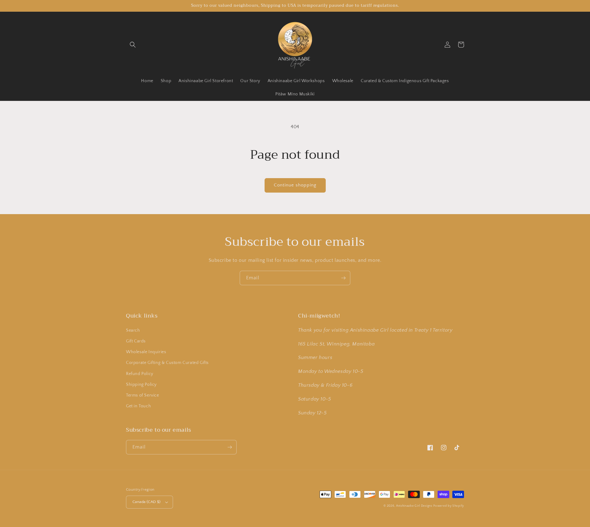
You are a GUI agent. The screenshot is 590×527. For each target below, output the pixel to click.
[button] (133, 44)
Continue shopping (295, 185)
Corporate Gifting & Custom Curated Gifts (167, 362)
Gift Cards (136, 341)
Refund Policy (139, 373)
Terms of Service (142, 395)
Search (133, 330)
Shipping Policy (141, 384)
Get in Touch (138, 406)
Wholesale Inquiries (146, 351)
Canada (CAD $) (146, 502)
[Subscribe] (343, 278)
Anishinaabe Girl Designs (414, 506)
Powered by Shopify (448, 506)
